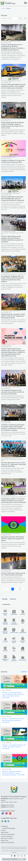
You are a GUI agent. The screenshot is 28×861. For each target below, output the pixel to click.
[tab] (5, 599)
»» (25, 589)
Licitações (5, 641)
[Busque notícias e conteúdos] (24, 859)
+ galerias (23, 671)
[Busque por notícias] (20, 18)
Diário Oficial (14, 614)
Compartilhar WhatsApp (2, 821)
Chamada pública (14, 642)
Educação (5, 651)
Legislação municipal (5, 623)
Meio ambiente (22, 660)
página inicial (8, 3)
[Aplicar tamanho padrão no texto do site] (21, 856)
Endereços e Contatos (5, 633)
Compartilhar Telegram (8, 821)
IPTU (23, 623)
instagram (6, 814)
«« (3, 589)
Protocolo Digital (5, 614)
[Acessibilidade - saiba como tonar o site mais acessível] (11, 856)
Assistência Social (22, 642)
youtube (10, 814)
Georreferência (22, 632)
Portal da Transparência (14, 623)
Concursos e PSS (14, 632)
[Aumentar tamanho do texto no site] (24, 856)
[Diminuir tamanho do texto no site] (18, 856)
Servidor (23, 651)
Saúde (14, 651)
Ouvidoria (22, 614)
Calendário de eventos (5, 660)
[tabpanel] (14, 635)
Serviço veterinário (14, 660)
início (3, 8)
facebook (3, 814)
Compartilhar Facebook (5, 821)
